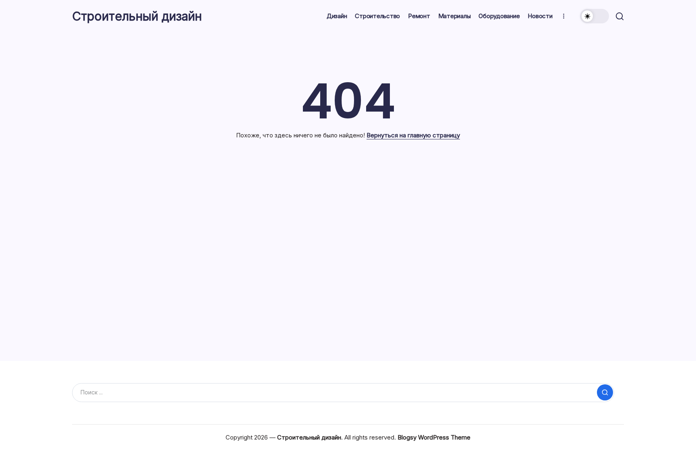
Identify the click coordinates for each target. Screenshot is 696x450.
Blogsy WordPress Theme (434, 437)
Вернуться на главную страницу (413, 135)
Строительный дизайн (137, 16)
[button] (594, 16)
